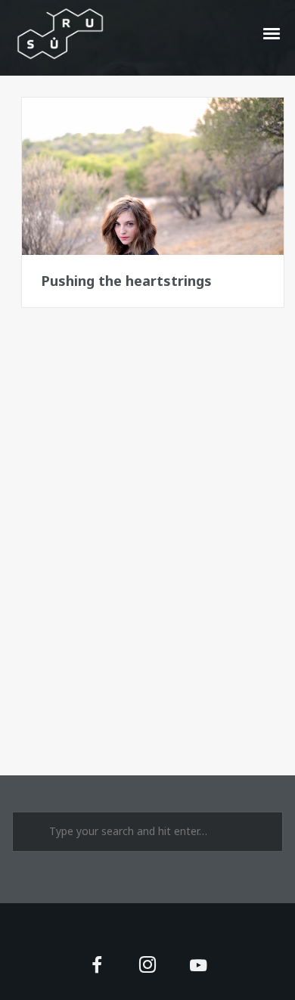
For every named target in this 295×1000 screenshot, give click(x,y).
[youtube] (198, 974)
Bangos (65, 121)
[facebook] (96, 966)
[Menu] (272, 32)
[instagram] (148, 966)
